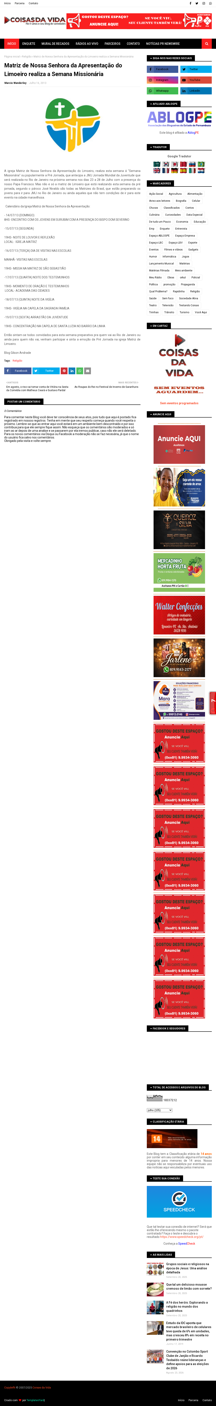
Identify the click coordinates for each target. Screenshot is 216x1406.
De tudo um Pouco (160, 221)
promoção (169, 284)
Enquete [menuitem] (28, 43)
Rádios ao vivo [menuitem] (87, 43)
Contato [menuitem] (133, 43)
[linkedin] (196, 90)
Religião (26, 56)
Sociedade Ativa (188, 298)
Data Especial (194, 214)
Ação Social (156, 193)
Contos (189, 207)
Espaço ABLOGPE (159, 235)
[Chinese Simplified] (184, 166)
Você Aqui (201, 312)
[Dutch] (201, 172)
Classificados (172, 207)
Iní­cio (7, 3)
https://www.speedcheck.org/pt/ (182, 1237)
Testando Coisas (189, 305)
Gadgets (193, 249)
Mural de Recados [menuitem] (55, 43)
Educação (200, 221)
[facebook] (190, 3)
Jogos (185, 256)
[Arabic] (157, 166)
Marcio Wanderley (15, 83)
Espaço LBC (156, 242)
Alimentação (194, 193)
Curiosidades (173, 214)
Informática (169, 256)
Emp (151, 228)
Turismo (184, 312)
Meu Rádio (155, 277)
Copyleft (9, 1387)
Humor (153, 256)
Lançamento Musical (161, 263)
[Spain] (184, 172)
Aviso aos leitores (159, 200)
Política (153, 284)
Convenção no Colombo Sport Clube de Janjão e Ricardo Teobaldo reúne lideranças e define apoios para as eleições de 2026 (187, 1360)
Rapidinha (179, 291)
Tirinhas (154, 312)
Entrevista (181, 228)
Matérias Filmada (159, 270)
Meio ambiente (183, 270)
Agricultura (175, 193)
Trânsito (169, 312)
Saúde (153, 298)
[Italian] (193, 172)
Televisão (167, 305)
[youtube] (196, 80)
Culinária (154, 214)
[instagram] (203, 3)
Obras (170, 277)
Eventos (154, 249)
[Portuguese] (201, 166)
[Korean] (166, 166)
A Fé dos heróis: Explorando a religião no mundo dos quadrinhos (187, 1306)
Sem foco (167, 298)
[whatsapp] (210, 3)
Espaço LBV (176, 242)
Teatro (153, 305)
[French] (166, 172)
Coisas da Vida (41, 1387)
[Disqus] (72, 592)
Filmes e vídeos (173, 249)
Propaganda (188, 284)
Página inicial (12, 56)
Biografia (181, 200)
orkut (183, 277)
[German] (175, 172)
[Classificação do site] (172, 1147)
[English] (157, 172)
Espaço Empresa (185, 235)
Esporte (192, 242)
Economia (182, 221)
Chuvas (153, 207)
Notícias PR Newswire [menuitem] (163, 43)
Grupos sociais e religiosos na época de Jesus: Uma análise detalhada (187, 1268)
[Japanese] (175, 166)
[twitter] (196, 3)
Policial (196, 277)
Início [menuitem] (11, 43)
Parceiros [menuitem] (112, 43)
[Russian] (193, 166)
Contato (33, 3)
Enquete (165, 228)
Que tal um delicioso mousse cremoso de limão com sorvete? (189, 1286)
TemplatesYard (35, 1400)
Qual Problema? (158, 291)
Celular (196, 200)
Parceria (19, 3)
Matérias (185, 263)
